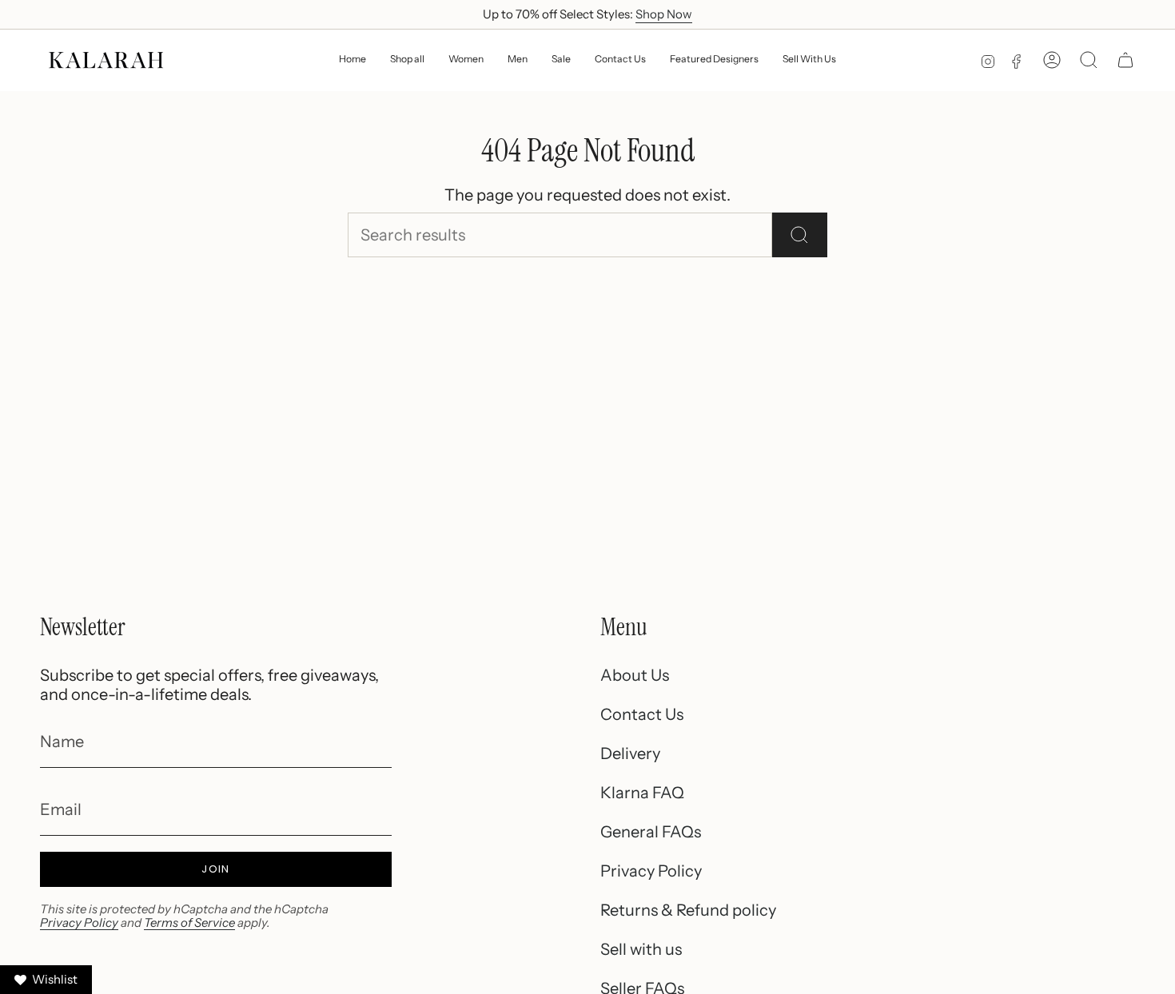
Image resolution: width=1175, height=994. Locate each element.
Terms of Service (189, 922)
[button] (466, 60)
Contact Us (641, 714)
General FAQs (650, 831)
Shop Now (663, 14)
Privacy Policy (79, 922)
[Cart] (1125, 60)
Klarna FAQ (642, 792)
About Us (634, 675)
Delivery (630, 753)
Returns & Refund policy (688, 910)
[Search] (799, 235)
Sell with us (641, 949)
